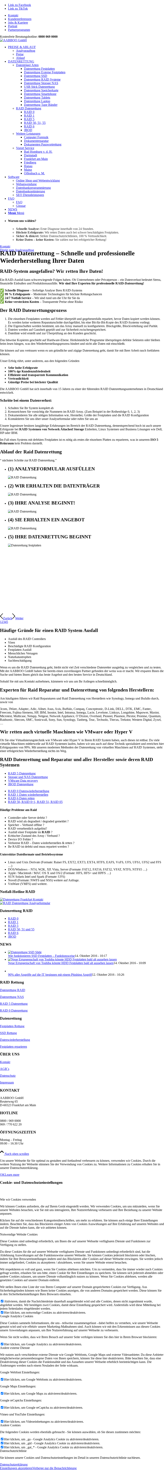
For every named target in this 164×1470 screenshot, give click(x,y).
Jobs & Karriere (18, 22)
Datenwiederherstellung (15, 1332)
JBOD (12, 936)
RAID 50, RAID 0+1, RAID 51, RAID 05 (35, 802)
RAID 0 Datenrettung (14, 1303)
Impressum (7, 1375)
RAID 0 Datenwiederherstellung (28, 791)
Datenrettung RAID (12, 1282)
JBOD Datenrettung (20, 784)
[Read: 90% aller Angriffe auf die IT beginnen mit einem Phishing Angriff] (86, 966)
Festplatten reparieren (13, 1339)
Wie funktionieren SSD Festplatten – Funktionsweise (41, 955)
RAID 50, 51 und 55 (21, 929)
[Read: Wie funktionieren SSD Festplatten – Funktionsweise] (25, 952)
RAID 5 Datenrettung (22, 773)
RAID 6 (13, 933)
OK (2, 1467)
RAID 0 (13, 918)
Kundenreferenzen (19, 19)
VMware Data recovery (23, 780)
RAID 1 (13, 922)
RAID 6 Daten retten (21, 798)
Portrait (12, 26)
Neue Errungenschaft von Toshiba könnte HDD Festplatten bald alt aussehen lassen (61, 963)
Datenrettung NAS (12, 1289)
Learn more (12, 1467)
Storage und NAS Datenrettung (28, 777)
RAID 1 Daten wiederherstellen (28, 794)
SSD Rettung (8, 1325)
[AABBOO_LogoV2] (13, 40)
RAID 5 (13, 925)
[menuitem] (86, 15)
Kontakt (13, 15)
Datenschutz (8, 1368)
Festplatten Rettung (12, 1318)
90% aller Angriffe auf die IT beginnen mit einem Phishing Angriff (50, 1267)
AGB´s (4, 1361)
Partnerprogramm (19, 29)
